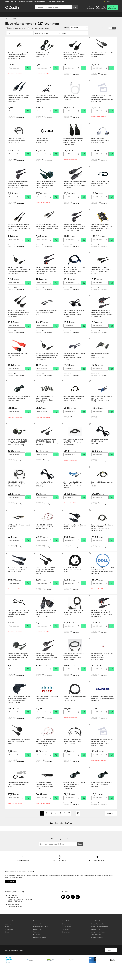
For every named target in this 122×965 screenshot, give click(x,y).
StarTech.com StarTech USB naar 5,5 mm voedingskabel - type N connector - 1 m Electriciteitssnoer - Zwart (19, 226)
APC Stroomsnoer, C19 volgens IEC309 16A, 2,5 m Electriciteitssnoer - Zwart (101, 398)
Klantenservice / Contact (40, 926)
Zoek (75, 7)
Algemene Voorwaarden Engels (99, 926)
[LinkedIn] (63, 897)
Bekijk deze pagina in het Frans (61, 823)
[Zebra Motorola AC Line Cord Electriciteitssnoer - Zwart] (75, 603)
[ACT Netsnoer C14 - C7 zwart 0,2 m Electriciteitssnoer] (103, 45)
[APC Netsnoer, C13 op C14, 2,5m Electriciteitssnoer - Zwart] (47, 302)
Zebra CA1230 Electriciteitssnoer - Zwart (102, 483)
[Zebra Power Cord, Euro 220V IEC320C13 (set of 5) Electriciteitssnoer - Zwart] (47, 388)
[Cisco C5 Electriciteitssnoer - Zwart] (103, 345)
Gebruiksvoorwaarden (97, 937)
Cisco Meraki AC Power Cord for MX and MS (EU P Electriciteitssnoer (101, 655)
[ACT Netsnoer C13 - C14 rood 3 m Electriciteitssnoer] (19, 345)
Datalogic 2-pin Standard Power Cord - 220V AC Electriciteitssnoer (102, 697)
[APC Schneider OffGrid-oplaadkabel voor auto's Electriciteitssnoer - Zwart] (47, 775)
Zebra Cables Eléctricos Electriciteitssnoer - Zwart (72, 569)
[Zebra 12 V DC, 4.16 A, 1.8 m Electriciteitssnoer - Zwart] (103, 174)
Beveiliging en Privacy (39, 937)
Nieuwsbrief (36, 934)
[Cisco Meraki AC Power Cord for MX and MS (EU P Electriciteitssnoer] (103, 646)
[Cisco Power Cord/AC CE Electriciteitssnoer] (103, 431)
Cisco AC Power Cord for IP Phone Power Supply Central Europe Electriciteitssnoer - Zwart (19, 698)
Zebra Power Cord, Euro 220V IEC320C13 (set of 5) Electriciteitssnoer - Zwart (45, 398)
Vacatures (36, 932)
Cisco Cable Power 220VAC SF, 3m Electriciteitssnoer (47, 697)
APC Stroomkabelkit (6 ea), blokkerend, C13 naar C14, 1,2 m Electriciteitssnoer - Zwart (101, 226)
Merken (7, 926)
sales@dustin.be (16, 906)
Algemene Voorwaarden (97, 924)
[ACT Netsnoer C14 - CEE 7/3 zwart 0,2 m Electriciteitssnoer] (19, 732)
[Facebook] (73, 897)
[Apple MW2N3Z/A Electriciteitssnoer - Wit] (75, 88)
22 (78, 813)
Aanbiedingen (9, 929)
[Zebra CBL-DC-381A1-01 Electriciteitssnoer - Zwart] (19, 131)
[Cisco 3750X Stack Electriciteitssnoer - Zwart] (103, 131)
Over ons (35, 924)
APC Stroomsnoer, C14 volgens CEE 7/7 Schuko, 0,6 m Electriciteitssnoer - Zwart (73, 312)
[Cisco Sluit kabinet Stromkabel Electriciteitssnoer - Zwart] (19, 560)
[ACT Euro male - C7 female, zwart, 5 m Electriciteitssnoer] (19, 517)
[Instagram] (78, 897)
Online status (65, 929)
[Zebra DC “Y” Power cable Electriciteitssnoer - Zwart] (75, 732)
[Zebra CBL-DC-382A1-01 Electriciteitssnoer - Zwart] (19, 474)
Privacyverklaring (95, 929)
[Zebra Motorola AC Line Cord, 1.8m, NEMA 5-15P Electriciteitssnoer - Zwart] (75, 431)
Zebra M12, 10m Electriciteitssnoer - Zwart (74, 697)
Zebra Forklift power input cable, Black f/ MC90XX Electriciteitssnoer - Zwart (102, 527)
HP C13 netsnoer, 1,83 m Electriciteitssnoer (43, 54)
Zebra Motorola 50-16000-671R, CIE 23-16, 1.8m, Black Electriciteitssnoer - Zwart (74, 655)
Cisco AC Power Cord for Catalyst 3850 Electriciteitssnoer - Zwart (74, 526)
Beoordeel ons (66, 932)
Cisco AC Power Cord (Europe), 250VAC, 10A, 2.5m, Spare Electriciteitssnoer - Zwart (46, 183)
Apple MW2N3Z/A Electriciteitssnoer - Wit (71, 97)
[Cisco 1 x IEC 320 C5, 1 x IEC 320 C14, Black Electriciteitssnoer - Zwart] (47, 603)
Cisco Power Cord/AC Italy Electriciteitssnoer (44, 483)
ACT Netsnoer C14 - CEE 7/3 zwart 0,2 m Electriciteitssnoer (19, 740)
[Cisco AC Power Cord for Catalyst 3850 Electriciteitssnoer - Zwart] (75, 517)
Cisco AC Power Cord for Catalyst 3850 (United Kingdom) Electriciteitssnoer (74, 784)
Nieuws (7, 932)
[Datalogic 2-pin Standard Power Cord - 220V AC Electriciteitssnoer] (103, 689)
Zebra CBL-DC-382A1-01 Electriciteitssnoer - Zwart (16, 483)
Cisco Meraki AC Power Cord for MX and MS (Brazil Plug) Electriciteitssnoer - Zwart (101, 741)
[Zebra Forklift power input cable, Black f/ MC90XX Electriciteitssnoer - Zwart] (103, 517)
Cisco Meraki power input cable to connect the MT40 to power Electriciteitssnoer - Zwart (19, 55)
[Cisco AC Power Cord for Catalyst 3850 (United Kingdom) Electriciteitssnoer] (75, 775)
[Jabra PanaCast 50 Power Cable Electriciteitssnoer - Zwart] (19, 775)
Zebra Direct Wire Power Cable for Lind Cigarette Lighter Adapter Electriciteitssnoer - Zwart (19, 613)
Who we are (43, 924)
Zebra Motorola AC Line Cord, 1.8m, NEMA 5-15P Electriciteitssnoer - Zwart (73, 441)
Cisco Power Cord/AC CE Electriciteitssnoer (99, 440)
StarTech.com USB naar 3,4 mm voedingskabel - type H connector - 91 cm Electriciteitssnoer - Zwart (47, 226)
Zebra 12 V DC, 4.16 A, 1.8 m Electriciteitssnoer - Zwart (100, 182)
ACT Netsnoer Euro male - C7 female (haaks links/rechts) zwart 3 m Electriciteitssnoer (47, 97)
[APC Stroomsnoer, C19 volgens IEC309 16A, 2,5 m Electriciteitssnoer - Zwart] (103, 388)
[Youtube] (68, 897)
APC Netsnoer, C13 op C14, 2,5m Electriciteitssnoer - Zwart (46, 311)
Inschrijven (10, 881)
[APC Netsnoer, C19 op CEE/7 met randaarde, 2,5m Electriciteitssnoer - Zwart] (75, 345)
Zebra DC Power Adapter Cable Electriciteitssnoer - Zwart (73, 397)
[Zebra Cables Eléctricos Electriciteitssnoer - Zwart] (75, 560)
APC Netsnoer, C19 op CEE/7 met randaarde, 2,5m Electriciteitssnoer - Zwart (74, 355)
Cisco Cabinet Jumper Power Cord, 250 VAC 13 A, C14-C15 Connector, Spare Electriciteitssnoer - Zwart (73, 140)
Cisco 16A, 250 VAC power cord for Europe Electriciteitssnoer (19, 397)
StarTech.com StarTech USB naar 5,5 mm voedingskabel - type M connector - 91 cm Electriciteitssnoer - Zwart (18, 97)
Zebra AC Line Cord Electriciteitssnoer (42, 139)
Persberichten (37, 929)
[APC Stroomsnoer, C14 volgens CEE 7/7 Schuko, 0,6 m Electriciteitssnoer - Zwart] (75, 302)
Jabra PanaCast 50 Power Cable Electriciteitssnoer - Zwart (18, 783)
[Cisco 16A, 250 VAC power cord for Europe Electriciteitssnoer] (19, 388)
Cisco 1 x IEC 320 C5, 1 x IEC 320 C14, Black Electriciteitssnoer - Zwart (46, 613)
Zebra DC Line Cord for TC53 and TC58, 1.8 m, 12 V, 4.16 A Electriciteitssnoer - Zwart (74, 269)
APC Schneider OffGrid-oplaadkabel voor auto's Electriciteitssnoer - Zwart (44, 784)
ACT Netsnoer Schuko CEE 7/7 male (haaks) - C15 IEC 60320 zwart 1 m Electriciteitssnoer (45, 570)
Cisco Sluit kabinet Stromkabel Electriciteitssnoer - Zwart (18, 569)
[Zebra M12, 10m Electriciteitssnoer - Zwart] (75, 689)
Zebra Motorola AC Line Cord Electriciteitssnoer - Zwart (73, 612)
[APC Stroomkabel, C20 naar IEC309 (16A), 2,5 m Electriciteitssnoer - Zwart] (75, 474)
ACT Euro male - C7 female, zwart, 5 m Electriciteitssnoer (19, 526)
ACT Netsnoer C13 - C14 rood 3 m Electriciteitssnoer (18, 354)
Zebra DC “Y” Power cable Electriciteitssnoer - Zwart (72, 740)
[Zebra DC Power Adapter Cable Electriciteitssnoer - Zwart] (75, 388)
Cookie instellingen (96, 934)
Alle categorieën (9, 924)
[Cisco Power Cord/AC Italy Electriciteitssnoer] (47, 474)
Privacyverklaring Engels (98, 932)
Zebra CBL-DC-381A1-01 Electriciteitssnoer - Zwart (16, 139)
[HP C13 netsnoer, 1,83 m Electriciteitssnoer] (47, 45)
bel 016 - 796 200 (10, 1)
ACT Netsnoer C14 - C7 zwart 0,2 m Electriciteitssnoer (102, 54)
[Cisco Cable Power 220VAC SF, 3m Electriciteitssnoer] (47, 689)
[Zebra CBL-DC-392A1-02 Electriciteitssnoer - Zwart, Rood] (47, 517)
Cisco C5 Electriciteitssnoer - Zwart (100, 354)
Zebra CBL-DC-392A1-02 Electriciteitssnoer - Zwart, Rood (46, 526)
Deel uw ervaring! (67, 926)
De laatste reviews (67, 924)
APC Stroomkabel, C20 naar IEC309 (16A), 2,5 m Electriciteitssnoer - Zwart (72, 484)
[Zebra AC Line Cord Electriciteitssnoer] (47, 131)
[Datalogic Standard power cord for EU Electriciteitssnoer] (103, 775)
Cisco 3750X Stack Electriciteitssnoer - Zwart (100, 139)
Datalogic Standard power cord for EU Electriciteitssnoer (101, 783)
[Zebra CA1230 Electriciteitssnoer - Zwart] (103, 474)
